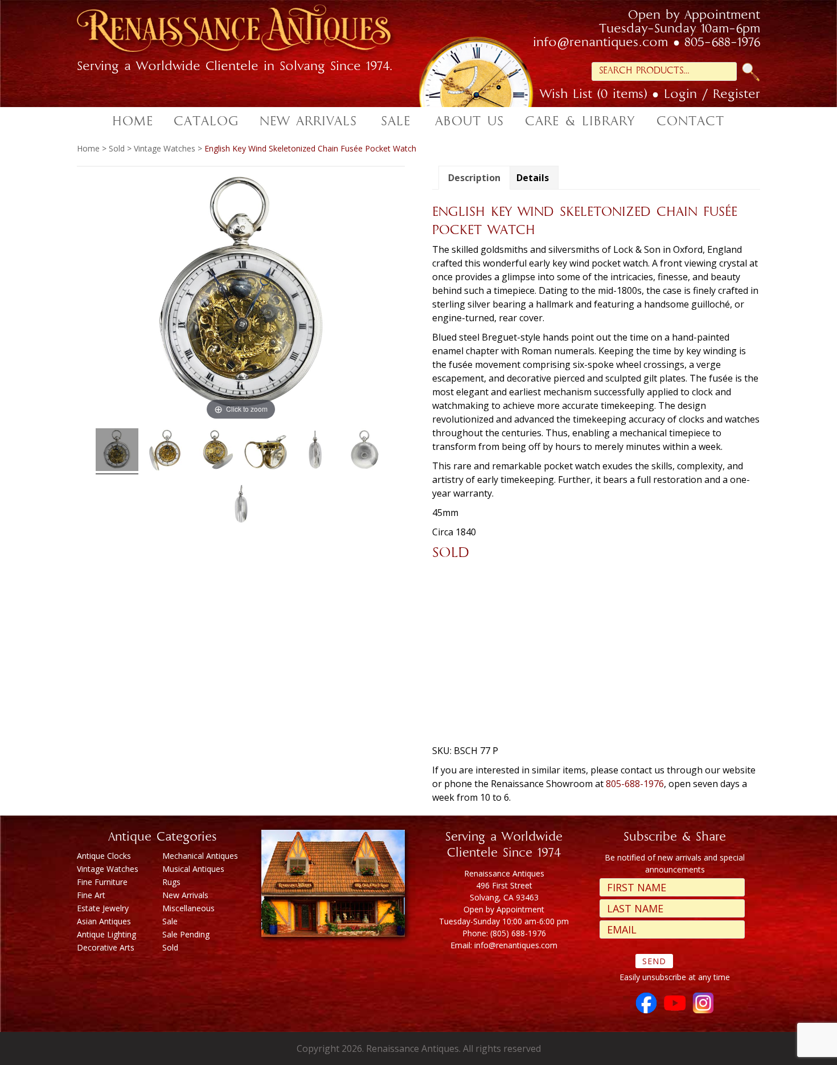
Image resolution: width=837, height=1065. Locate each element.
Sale (170, 921)
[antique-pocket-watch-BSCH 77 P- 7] (265, 451)
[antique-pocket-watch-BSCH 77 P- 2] (364, 451)
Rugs (171, 881)
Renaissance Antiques (248, 32)
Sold (117, 148)
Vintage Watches (164, 148)
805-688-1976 (722, 43)
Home (88, 148)
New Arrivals (185, 895)
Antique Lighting (106, 934)
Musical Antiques (193, 868)
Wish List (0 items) (593, 95)
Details (532, 177)
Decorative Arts (105, 947)
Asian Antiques (104, 921)
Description (474, 177)
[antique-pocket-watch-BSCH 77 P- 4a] (166, 451)
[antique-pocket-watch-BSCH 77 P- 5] (216, 451)
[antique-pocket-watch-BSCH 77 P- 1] (315, 451)
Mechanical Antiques (200, 855)
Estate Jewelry (103, 908)
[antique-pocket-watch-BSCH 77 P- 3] (241, 505)
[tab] (474, 178)
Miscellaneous (188, 908)
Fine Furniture (102, 881)
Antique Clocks (104, 855)
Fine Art (91, 895)
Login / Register (712, 95)
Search (751, 72)
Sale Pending (186, 934)
